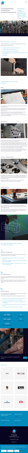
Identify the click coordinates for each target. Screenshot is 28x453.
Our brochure (18, 421)
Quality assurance (18, 415)
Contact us (25, 357)
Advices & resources (5, 421)
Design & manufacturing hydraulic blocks (6, 416)
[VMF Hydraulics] (2, 3)
